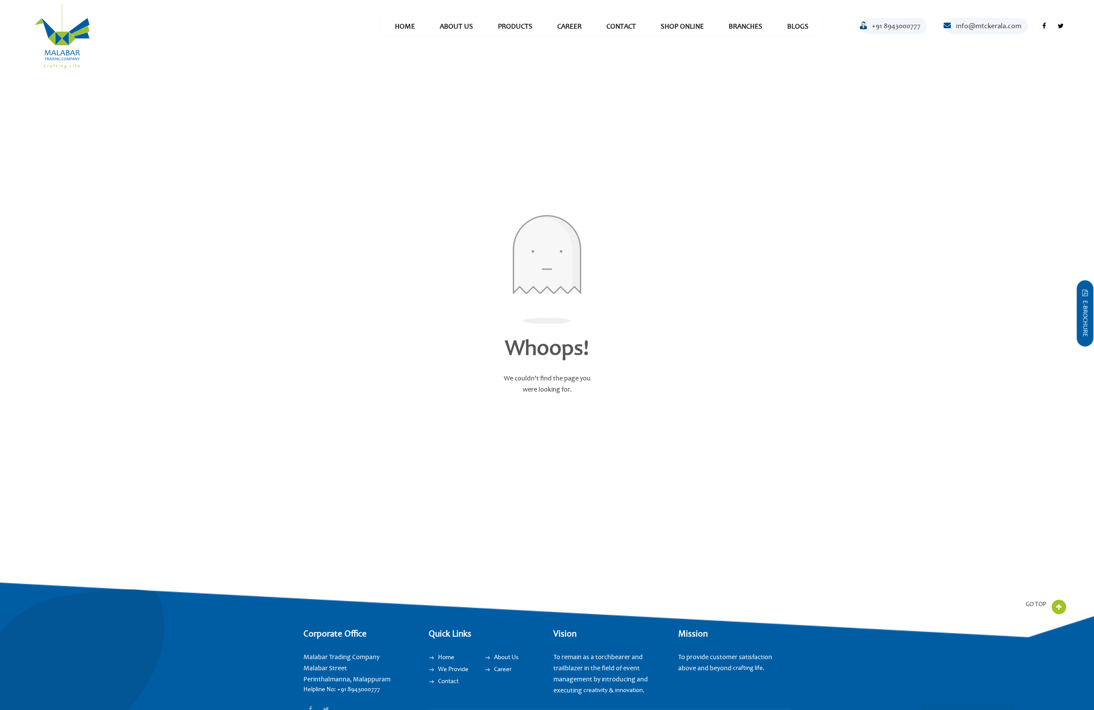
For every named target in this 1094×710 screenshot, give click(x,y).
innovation (628, 690)
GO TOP (1036, 604)
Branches (745, 26)
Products (515, 26)
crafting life (748, 668)
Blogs (798, 26)
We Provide (453, 669)
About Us (456, 26)
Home (405, 26)
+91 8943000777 (896, 25)
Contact (621, 26)
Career (569, 26)
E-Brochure (1085, 318)
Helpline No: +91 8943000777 (341, 689)
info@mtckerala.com (988, 25)
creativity (595, 690)
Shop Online (682, 26)
